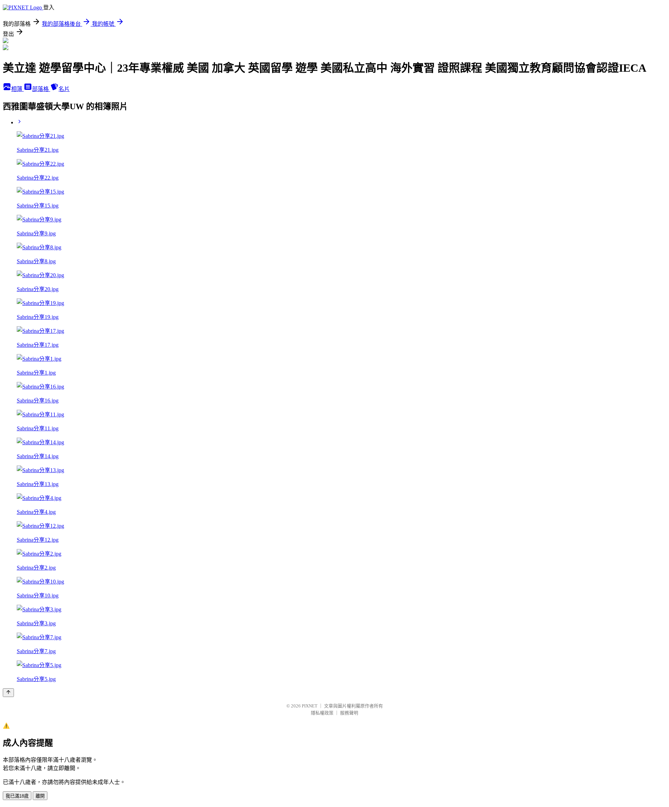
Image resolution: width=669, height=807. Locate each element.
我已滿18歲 (17, 796)
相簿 (17, 89)
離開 (40, 796)
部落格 (41, 89)
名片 (64, 89)
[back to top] (8, 692)
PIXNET (309, 705)
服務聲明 (349, 712)
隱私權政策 (322, 712)
